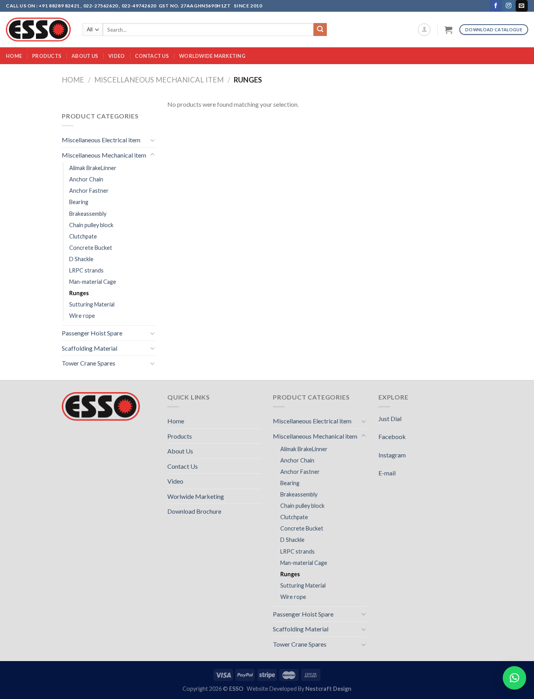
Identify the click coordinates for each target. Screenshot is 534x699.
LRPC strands (86, 270)
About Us (85, 56)
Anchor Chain (86, 179)
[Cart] (448, 29)
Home (14, 56)
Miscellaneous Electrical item (101, 139)
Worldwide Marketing (212, 56)
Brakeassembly (87, 213)
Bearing (78, 202)
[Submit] (320, 29)
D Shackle (81, 259)
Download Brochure (194, 511)
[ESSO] (38, 29)
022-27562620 (100, 6)
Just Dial (389, 418)
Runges (79, 293)
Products (46, 56)
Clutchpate (83, 236)
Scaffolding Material (89, 348)
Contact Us (152, 56)
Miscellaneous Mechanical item (159, 79)
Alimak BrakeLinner (92, 168)
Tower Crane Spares (88, 363)
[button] (514, 678)
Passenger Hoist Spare (92, 333)
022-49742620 (139, 6)
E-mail (387, 473)
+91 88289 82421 (60, 6)
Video (116, 56)
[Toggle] (152, 140)
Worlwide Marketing (195, 496)
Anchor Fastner (89, 190)
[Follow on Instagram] (508, 6)
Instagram (392, 455)
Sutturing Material (92, 304)
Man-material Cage (92, 281)
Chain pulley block (91, 225)
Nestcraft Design (328, 688)
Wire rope (82, 315)
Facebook (392, 436)
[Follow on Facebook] (496, 6)
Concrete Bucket (90, 247)
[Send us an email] (521, 6)
